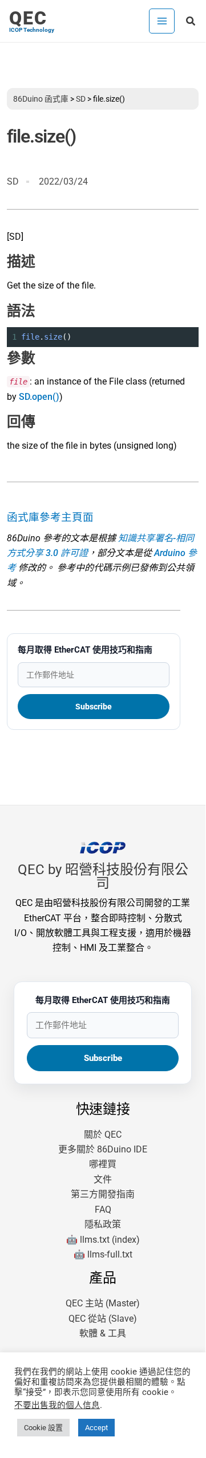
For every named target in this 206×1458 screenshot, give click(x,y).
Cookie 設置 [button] (43, 1427)
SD (81, 98)
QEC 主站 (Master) (103, 1303)
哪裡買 (102, 1164)
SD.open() (39, 396)
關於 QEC (103, 1134)
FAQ (103, 1209)
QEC (28, 18)
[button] (191, 21)
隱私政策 (102, 1224)
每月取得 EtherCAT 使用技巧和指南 (85, 650)
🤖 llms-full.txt (103, 1254)
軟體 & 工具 (102, 1333)
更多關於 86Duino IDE (102, 1149)
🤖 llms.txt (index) (103, 1239)
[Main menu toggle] (161, 21)
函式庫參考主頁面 (50, 517)
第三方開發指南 (103, 1194)
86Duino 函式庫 (40, 98)
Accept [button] (96, 1427)
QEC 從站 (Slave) (102, 1318)
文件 (103, 1179)
